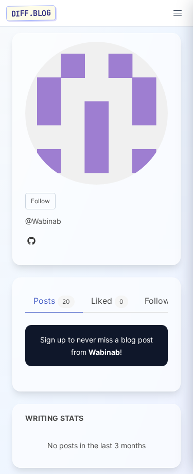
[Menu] (177, 13)
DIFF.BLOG (31, 13)
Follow (40, 201)
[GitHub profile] (31, 241)
